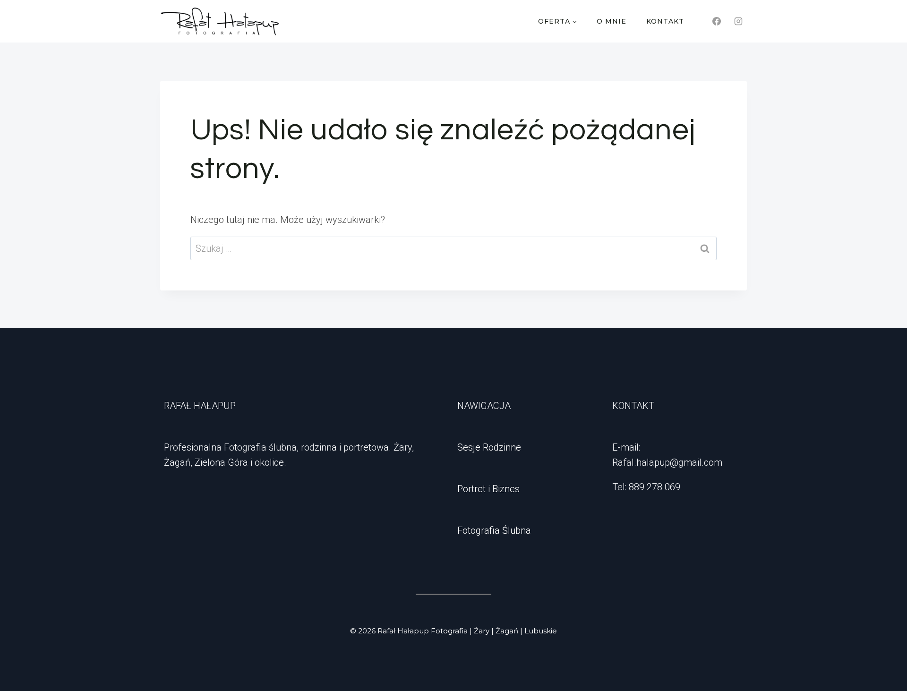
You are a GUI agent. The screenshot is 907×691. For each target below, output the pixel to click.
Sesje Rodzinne (489, 447)
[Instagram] (738, 21)
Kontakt (665, 21)
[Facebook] (716, 21)
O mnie (611, 21)
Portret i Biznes (488, 489)
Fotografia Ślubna (494, 530)
